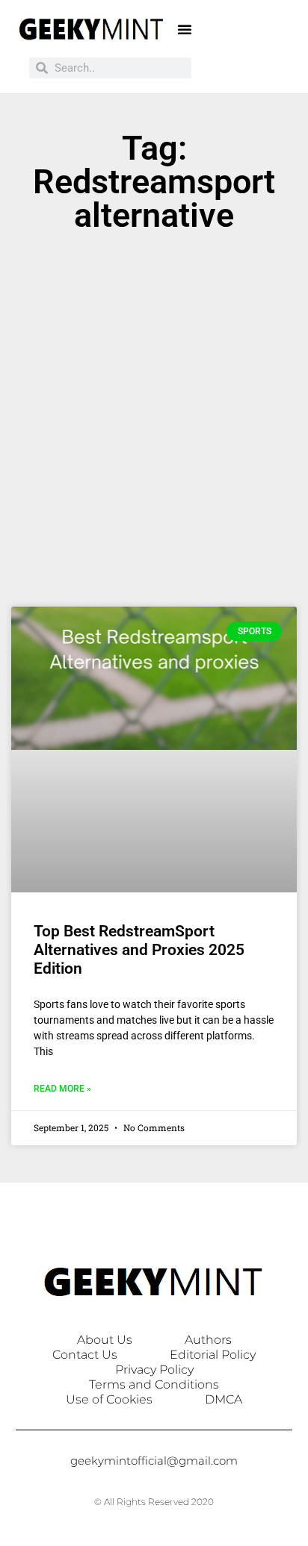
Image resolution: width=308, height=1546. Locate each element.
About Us (104, 1340)
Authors (208, 1340)
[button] (184, 29)
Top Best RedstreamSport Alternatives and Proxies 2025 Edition (139, 949)
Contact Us (84, 1355)
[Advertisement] (154, 426)
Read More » (62, 1088)
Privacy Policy (154, 1369)
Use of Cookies (109, 1399)
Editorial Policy (213, 1355)
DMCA (223, 1399)
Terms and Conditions (154, 1384)
